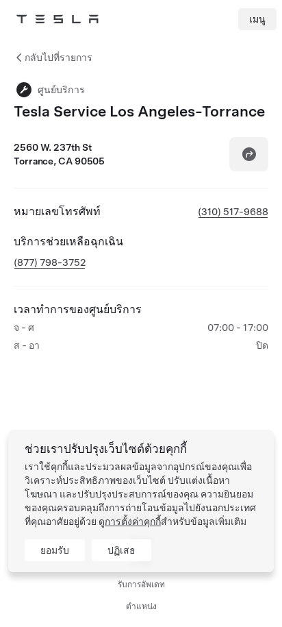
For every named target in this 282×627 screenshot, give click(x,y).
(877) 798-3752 (50, 262)
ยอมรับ (54, 550)
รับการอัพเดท (141, 584)
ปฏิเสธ (121, 550)
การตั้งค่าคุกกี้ (133, 521)
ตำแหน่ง (141, 606)
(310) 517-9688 (233, 211)
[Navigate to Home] (57, 19)
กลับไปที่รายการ (58, 57)
